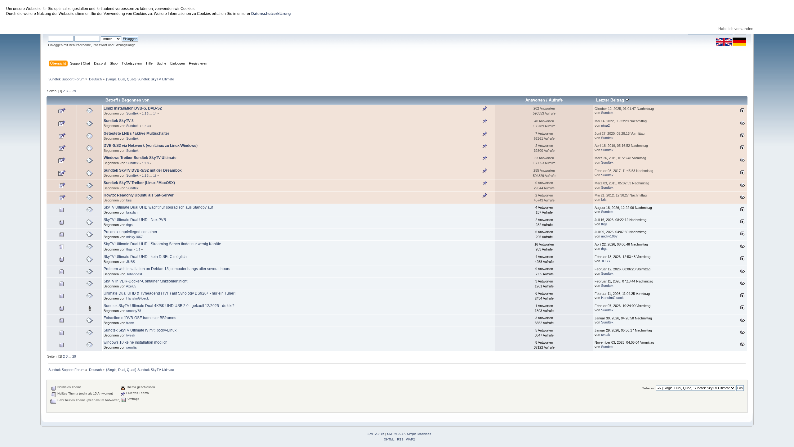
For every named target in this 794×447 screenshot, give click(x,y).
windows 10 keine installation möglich (135, 342)
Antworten (535, 100)
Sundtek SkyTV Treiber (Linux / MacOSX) (139, 183)
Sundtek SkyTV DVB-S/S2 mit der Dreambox (143, 170)
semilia (131, 347)
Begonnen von (135, 100)
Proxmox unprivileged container (130, 232)
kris (129, 200)
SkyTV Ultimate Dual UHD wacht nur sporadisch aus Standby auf (158, 207)
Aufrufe (556, 100)
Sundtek (132, 113)
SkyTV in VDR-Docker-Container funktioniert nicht (145, 281)
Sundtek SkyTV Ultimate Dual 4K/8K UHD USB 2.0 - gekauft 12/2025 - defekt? (169, 306)
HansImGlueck (137, 298)
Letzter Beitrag (610, 100)
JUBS (130, 262)
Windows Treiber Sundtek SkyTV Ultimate (140, 158)
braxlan (131, 212)
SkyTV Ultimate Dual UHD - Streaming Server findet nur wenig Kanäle (162, 244)
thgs (129, 225)
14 (154, 113)
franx (130, 323)
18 (154, 175)
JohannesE (134, 274)
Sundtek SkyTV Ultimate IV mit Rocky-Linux (140, 330)
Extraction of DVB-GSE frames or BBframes (140, 318)
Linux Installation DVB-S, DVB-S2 (133, 108)
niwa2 (605, 125)
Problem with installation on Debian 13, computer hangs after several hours (167, 269)
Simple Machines (419, 434)
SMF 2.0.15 (376, 434)
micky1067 (134, 237)
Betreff (111, 100)
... (70, 91)
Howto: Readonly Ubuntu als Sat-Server (139, 195)
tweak (130, 335)
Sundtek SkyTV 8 (119, 121)
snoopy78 (133, 311)
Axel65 (131, 286)
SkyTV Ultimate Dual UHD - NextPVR (135, 220)
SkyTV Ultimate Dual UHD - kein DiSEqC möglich (145, 257)
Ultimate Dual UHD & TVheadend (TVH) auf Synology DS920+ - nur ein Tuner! (169, 293)
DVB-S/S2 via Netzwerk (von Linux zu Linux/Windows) (151, 145)
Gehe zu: (648, 388)
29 (74, 91)
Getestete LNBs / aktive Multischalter (136, 133)
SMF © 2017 (396, 434)
